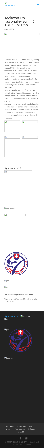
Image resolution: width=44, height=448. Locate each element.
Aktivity (32, 426)
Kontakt (20, 432)
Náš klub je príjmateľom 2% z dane (18, 294)
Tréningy (31, 429)
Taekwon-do (20, 429)
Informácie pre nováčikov (16, 426)
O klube (9, 429)
